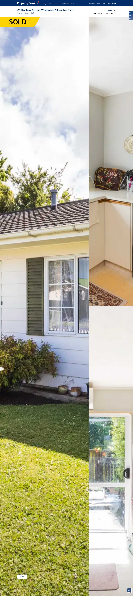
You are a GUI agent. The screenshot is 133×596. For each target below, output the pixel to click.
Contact (113, 4)
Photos (22, 576)
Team (98, 4)
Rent (55, 4)
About (108, 4)
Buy (45, 4)
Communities (91, 4)
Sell (50, 4)
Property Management (67, 4)
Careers (103, 4)
